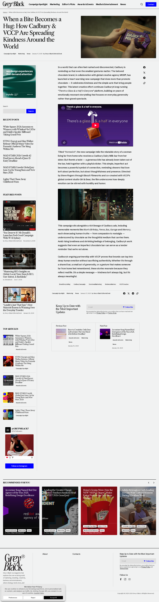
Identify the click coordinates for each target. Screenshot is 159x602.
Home (5, 12)
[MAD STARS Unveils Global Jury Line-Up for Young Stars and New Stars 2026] (8, 397)
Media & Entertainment (91, 530)
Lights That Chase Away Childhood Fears (14, 180)
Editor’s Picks (102, 526)
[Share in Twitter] (144, 72)
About (45, 554)
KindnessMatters (110, 284)
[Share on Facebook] (144, 67)
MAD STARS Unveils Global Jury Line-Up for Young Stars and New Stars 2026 (19, 170)
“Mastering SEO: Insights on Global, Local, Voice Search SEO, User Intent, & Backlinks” (18, 274)
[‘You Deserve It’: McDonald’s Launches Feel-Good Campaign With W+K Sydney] (19, 216)
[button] (141, 4)
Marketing (21, 54)
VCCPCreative (124, 284)
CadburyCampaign (79, 284)
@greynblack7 (20, 428)
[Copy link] (144, 83)
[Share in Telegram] (144, 78)
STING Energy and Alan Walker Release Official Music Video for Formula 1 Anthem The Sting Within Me (18, 145)
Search (5, 106)
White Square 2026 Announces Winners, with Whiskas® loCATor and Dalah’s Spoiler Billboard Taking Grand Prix (19, 130)
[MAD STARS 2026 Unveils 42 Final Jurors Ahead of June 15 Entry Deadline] (8, 380)
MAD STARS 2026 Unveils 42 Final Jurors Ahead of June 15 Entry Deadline (17, 158)
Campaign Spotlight (10, 54)
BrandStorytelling (64, 284)
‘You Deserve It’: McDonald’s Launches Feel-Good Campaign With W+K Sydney (18, 235)
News (28, 54)
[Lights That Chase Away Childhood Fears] (8, 414)
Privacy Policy (100, 313)
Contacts (76, 554)
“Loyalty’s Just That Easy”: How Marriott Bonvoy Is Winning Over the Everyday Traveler (19, 308)
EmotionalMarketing (95, 284)
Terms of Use (112, 313)
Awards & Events (74, 338)
